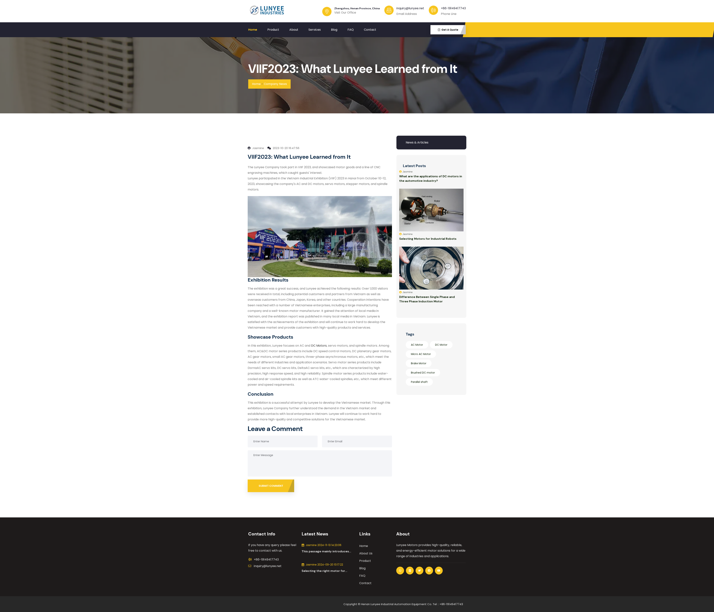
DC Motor (441, 345)
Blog (334, 30)
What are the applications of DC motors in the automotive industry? (430, 178)
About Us (365, 553)
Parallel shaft (419, 382)
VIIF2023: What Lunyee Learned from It (352, 69)
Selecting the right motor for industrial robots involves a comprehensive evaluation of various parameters (323, 571)
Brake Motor (418, 363)
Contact (370, 30)
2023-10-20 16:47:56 (285, 148)
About (293, 30)
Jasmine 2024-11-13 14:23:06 (323, 545)
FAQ (351, 30)
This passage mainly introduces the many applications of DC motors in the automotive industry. (328, 551)
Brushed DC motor (423, 372)
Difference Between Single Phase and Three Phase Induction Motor (427, 299)
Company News (275, 84)
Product (273, 30)
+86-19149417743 (453, 8)
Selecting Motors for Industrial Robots (427, 239)
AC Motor (417, 345)
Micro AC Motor (421, 354)
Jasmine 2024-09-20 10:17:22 (324, 564)
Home (252, 30)
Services (314, 30)
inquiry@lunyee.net (268, 566)
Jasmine (258, 148)
